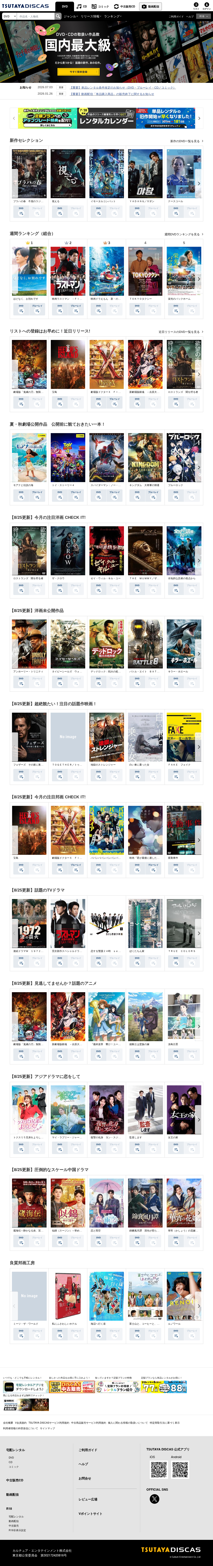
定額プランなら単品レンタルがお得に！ (161, 1377)
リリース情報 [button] (90, 16)
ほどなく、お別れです (25, 298)
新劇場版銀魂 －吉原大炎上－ (146, 392)
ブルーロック (175, 485)
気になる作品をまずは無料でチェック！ (23, 1395)
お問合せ (85, 1478)
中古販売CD (127, 6)
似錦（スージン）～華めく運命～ (70, 1230)
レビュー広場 (88, 1499)
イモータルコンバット (103, 201)
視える (55, 201)
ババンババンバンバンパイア (107, 857)
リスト (196, 8)
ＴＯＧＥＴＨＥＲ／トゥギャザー (70, 764)
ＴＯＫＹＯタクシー (140, 298)
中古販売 (14, 1525)
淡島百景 (173, 1044)
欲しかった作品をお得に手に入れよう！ (69, 1377)
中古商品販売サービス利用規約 (88, 1422)
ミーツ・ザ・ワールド (25, 1323)
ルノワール (174, 1323)
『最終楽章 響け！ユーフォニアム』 (112, 1044)
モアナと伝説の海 (23, 485)
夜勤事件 (173, 857)
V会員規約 (21, 1422)
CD (85, 6)
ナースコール (175, 201)
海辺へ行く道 (98, 1323)
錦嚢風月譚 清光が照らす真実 (146, 1230)
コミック (103, 6)
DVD (65, 6)
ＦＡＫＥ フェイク (179, 764)
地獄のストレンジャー (103, 764)
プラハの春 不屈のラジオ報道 (30, 201)
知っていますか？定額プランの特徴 (113, 1377)
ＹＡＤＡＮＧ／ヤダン (141, 201)
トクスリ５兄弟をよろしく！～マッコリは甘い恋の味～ (44, 1137)
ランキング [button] (112, 16)
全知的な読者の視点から (182, 578)
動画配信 (153, 6)
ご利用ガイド (176, 16)
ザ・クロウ (58, 578)
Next (199, 183)
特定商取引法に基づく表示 (165, 1422)
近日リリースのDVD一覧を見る (180, 331)
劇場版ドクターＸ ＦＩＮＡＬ (108, 392)
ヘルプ (190, 16)
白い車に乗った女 (139, 764)
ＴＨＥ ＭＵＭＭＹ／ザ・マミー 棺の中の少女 (156, 578)
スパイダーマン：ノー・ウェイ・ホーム (113, 485)
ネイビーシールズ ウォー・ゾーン (72, 671)
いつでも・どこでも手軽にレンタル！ (22, 1377)
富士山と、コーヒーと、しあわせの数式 (151, 1323)
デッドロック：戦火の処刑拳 (107, 671)
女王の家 (173, 1137)
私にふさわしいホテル (64, 1323)
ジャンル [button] (70, 16)
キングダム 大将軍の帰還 (144, 485)
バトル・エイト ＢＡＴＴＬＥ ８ (149, 671)
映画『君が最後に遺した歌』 (145, 857)
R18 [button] (201, 16)
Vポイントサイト (91, 1513)
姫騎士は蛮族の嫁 (139, 1044)
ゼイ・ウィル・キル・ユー (106, 578)
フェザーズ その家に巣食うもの (32, 764)
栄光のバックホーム (179, 298)
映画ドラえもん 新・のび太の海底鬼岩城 (114, 298)
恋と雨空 (96, 1230)
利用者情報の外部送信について (20, 1428)
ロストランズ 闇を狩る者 (183, 392)
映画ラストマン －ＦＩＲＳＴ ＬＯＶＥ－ (77, 298)
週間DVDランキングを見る (183, 234)
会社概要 (8, 1422)
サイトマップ (47, 1428)
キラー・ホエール (178, 671)
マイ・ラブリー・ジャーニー (68, 1137)
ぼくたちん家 (136, 951)
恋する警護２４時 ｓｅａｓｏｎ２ (111, 951)
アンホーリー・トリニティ (28, 671)
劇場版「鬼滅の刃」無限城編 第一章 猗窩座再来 (42, 392)
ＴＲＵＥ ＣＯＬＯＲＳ (182, 951)
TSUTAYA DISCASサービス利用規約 (48, 1422)
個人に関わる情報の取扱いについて (128, 1422)
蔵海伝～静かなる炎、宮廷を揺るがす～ (35, 1230)
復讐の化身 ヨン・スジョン (107, 1137)
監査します (135, 1137)
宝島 (54, 392)
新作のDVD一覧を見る (185, 141)
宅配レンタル (16, 1516)
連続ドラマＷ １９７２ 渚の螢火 (33, 951)
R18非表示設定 (17, 1530)
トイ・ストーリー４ (63, 485)
